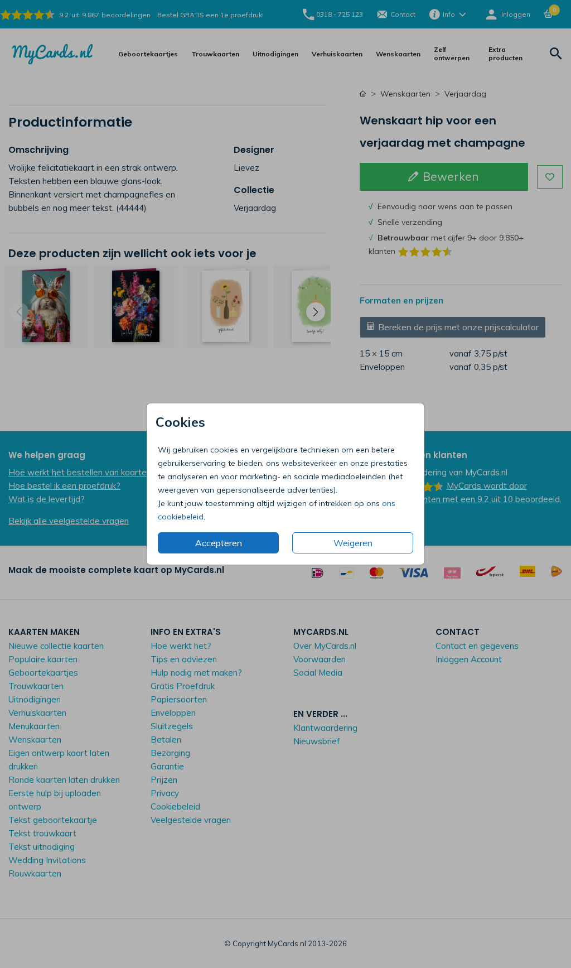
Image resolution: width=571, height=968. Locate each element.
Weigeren (352, 542)
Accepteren (218, 542)
